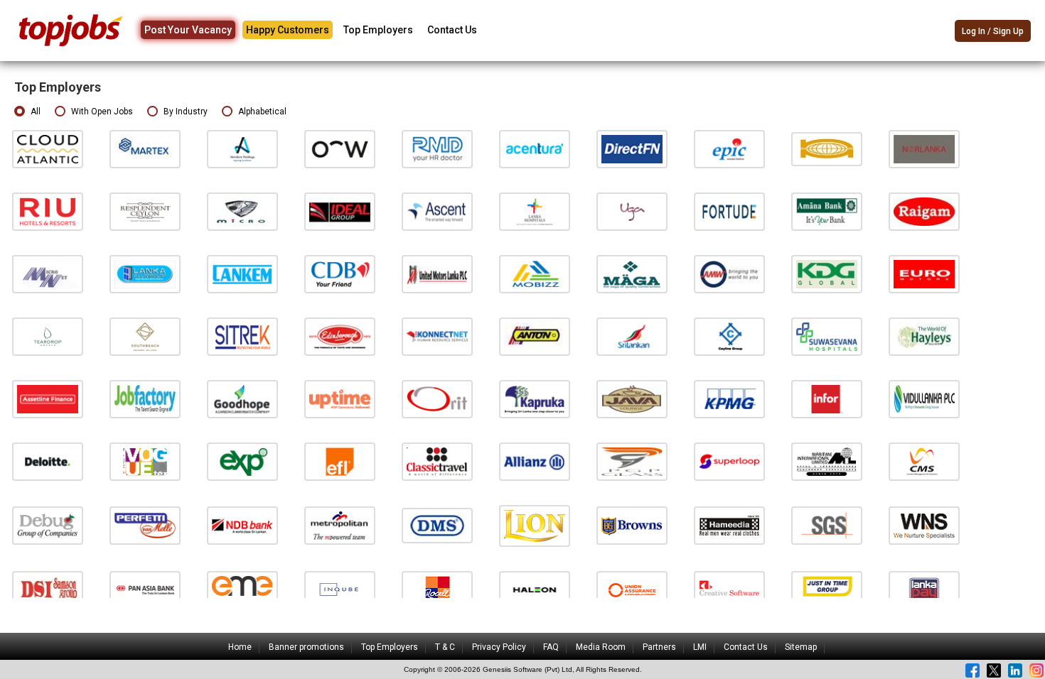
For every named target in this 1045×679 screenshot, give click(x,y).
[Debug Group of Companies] (47, 525)
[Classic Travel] (437, 460)
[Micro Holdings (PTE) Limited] (242, 211)
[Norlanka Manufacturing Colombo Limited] (924, 148)
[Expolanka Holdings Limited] (242, 460)
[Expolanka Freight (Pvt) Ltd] (339, 460)
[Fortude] (729, 211)
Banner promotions (306, 647)
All (36, 111)
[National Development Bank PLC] (242, 525)
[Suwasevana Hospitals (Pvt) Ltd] (826, 336)
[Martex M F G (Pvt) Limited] (145, 148)
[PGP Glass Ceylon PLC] (632, 460)
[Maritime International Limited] (826, 460)
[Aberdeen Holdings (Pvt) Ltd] (242, 148)
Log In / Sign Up (993, 31)
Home (240, 647)
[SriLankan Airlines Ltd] (632, 336)
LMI (700, 647)
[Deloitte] (47, 460)
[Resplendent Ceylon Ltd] (145, 211)
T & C (445, 647)
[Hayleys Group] (924, 336)
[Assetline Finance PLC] (47, 398)
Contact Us (452, 30)
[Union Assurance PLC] (632, 589)
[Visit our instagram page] (1036, 670)
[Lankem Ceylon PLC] (242, 273)
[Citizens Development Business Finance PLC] (339, 273)
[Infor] (826, 398)
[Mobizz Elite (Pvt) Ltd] (534, 273)
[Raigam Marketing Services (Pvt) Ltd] (924, 211)
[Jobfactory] (145, 398)
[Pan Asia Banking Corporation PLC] (145, 589)
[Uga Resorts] (632, 211)
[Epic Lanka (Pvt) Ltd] (729, 148)
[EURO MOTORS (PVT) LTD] (924, 273)
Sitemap (801, 647)
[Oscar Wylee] (339, 148)
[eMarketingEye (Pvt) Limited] (242, 589)
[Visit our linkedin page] (1015, 670)
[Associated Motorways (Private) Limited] (729, 273)
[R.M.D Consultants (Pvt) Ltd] (437, 148)
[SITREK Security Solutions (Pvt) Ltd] (242, 336)
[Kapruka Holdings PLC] (534, 398)
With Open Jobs (102, 111)
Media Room (601, 647)
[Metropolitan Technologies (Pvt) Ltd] (339, 525)
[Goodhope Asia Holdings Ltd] (242, 398)
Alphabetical (262, 111)
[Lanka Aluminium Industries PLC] (145, 273)
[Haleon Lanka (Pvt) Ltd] (534, 589)
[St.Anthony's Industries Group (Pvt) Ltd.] (534, 336)
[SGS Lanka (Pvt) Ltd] (826, 525)
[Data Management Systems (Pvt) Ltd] (437, 525)
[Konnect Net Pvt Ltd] (437, 336)
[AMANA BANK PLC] (826, 211)
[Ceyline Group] (729, 336)
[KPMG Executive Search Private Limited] (729, 398)
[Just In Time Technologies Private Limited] (826, 589)
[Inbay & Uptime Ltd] (339, 398)
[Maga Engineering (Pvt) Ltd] (632, 273)
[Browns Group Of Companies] (632, 525)
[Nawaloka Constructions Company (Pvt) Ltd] (826, 148)
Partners (659, 647)
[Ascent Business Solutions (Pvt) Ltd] (437, 211)
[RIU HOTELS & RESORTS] (47, 211)
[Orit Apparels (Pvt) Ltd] (437, 398)
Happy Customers (287, 30)
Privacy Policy (499, 647)
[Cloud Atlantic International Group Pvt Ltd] (47, 148)
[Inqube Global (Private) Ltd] (339, 589)
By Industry (186, 111)
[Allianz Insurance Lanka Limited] (534, 460)
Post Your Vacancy (188, 30)
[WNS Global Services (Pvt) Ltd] (924, 525)
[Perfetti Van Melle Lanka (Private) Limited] (145, 525)
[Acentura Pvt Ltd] (534, 148)
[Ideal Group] (339, 211)
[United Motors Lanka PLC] (437, 273)
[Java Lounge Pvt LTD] (632, 398)
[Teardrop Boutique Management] (47, 336)
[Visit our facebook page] (972, 670)
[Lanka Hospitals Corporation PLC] (534, 211)
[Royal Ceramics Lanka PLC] (437, 589)
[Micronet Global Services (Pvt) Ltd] (47, 273)
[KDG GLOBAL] (826, 273)
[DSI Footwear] (47, 589)
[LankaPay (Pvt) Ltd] (924, 589)
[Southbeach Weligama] (145, 336)
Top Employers (378, 30)
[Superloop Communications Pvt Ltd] (729, 460)
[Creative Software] (729, 589)
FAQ (551, 647)
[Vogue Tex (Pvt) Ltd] (145, 460)
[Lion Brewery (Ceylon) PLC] (534, 525)
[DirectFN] (632, 148)
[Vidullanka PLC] (924, 398)
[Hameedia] (729, 525)
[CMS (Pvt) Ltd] (924, 460)
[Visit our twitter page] (994, 670)
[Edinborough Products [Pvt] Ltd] (339, 336)
